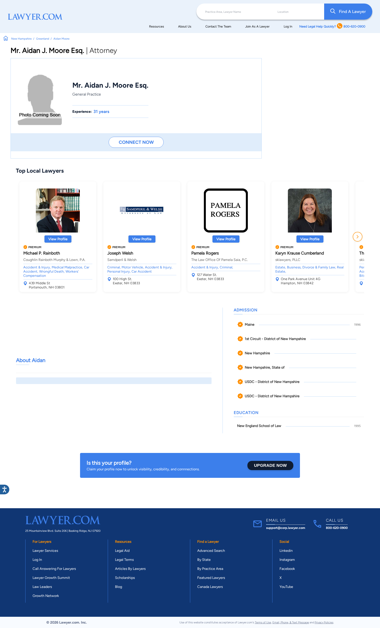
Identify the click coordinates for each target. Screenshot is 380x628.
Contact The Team (218, 26)
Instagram (287, 560)
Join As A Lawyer (257, 26)
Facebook (287, 569)
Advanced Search (211, 551)
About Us (184, 26)
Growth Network (46, 596)
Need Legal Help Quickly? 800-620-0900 (332, 26)
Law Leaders (42, 587)
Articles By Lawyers (130, 569)
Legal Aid (122, 551)
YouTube (286, 587)
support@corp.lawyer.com (285, 528)
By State (204, 560)
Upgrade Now (270, 465)
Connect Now (136, 142)
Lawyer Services (45, 551)
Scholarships (125, 578)
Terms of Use (263, 622)
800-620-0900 (337, 528)
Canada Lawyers (210, 587)
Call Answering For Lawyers (54, 569)
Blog (118, 587)
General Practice (86, 94)
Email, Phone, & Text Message (290, 622)
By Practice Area (210, 569)
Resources (156, 26)
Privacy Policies (324, 622)
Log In (288, 26)
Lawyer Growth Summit (51, 578)
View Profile (58, 239)
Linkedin (286, 551)
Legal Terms (124, 560)
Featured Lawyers (211, 578)
